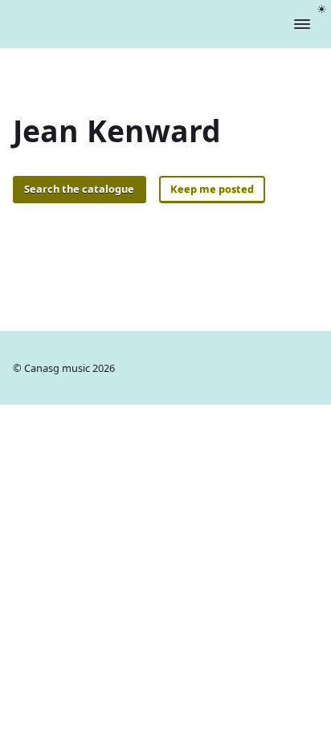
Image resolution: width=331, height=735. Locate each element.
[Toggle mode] (322, 9)
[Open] (302, 24)
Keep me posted (212, 189)
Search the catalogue (79, 189)
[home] (113, 24)
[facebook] (308, 368)
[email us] (275, 368)
